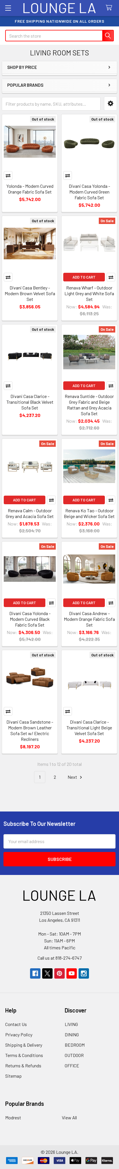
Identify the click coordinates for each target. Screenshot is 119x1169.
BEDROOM (75, 1045)
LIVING (71, 1024)
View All (69, 1117)
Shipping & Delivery (23, 1045)
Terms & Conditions (24, 1055)
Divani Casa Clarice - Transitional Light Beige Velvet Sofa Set (89, 727)
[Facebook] (35, 973)
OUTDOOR (74, 1055)
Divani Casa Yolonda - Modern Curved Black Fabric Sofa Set (30, 618)
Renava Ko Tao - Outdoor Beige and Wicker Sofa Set (89, 513)
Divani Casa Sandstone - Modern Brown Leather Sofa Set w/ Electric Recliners (29, 730)
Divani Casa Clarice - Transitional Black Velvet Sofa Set (29, 401)
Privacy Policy (18, 1034)
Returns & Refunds (23, 1065)
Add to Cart (84, 277)
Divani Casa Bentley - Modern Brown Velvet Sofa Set (30, 293)
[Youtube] (71, 973)
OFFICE (72, 1065)
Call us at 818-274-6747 (60, 958)
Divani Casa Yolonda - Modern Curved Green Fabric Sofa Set (89, 191)
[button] (110, 103)
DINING (72, 1034)
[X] (47, 973)
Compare (8, 175)
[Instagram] (84, 973)
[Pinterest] (59, 973)
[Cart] (110, 7)
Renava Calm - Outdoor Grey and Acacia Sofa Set (30, 513)
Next (73, 777)
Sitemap (13, 1076)
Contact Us (16, 1024)
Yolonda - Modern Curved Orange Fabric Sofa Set (29, 188)
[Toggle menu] (8, 8)
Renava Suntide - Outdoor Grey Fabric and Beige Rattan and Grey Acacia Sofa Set (89, 404)
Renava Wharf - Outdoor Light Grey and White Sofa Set (89, 293)
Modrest (13, 1117)
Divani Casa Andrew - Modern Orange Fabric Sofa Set (89, 618)
